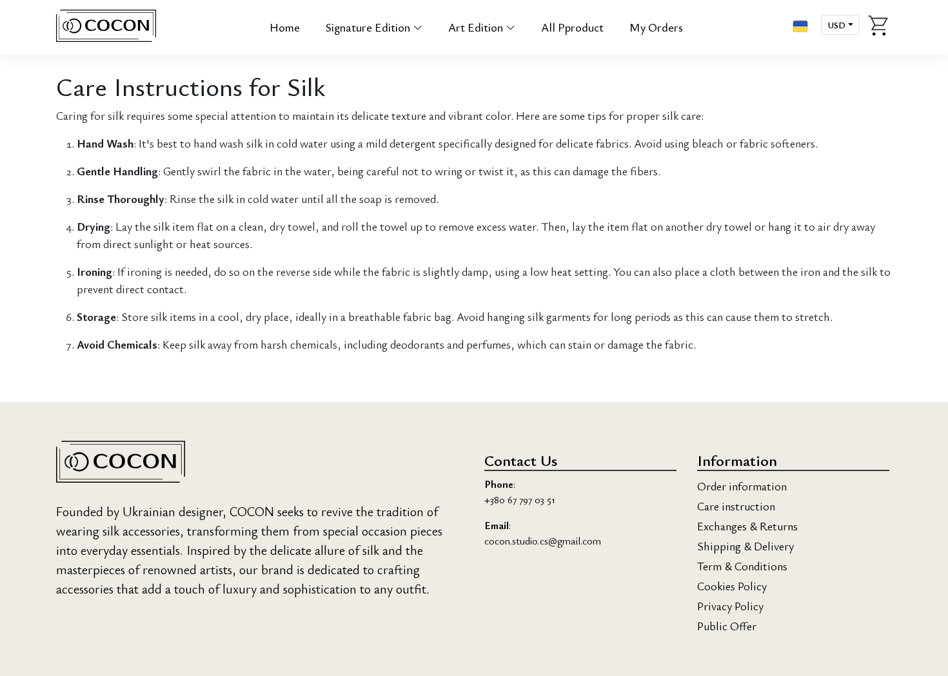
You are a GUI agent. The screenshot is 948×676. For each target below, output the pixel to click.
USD (836, 25)
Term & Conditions (742, 566)
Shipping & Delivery (745, 546)
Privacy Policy (730, 605)
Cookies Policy (732, 586)
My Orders (656, 27)
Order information (742, 486)
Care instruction (736, 506)
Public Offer (726, 625)
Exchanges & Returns (747, 526)
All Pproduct (572, 27)
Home (285, 27)
